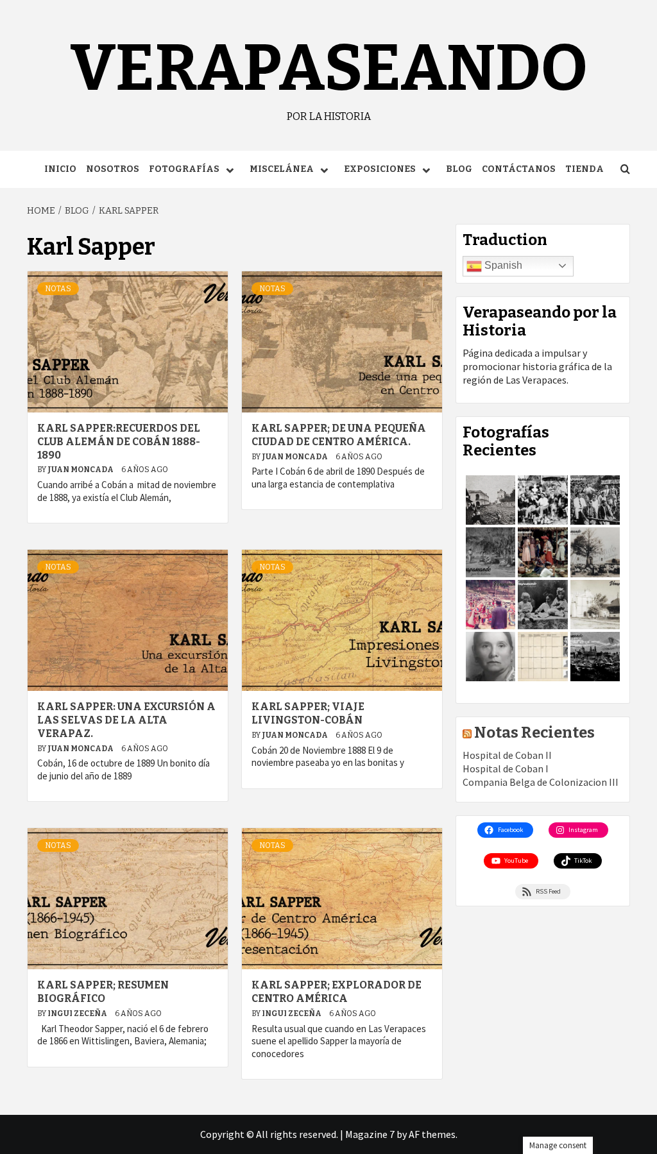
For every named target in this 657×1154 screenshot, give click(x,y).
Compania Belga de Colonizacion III (541, 782)
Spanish (502, 265)
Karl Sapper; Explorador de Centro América (337, 992)
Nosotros (112, 169)
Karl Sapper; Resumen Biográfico (103, 992)
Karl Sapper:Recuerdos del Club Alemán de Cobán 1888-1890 (118, 441)
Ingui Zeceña (77, 1013)
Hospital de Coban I (506, 768)
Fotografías (184, 169)
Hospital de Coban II (507, 755)
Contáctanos (519, 169)
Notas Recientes (534, 733)
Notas (58, 288)
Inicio (60, 169)
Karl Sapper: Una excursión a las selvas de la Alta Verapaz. (126, 720)
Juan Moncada (81, 469)
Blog (459, 169)
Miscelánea (282, 169)
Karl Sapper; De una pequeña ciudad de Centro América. (339, 435)
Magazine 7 (370, 1134)
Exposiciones (380, 169)
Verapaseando (329, 68)
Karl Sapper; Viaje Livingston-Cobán (308, 713)
